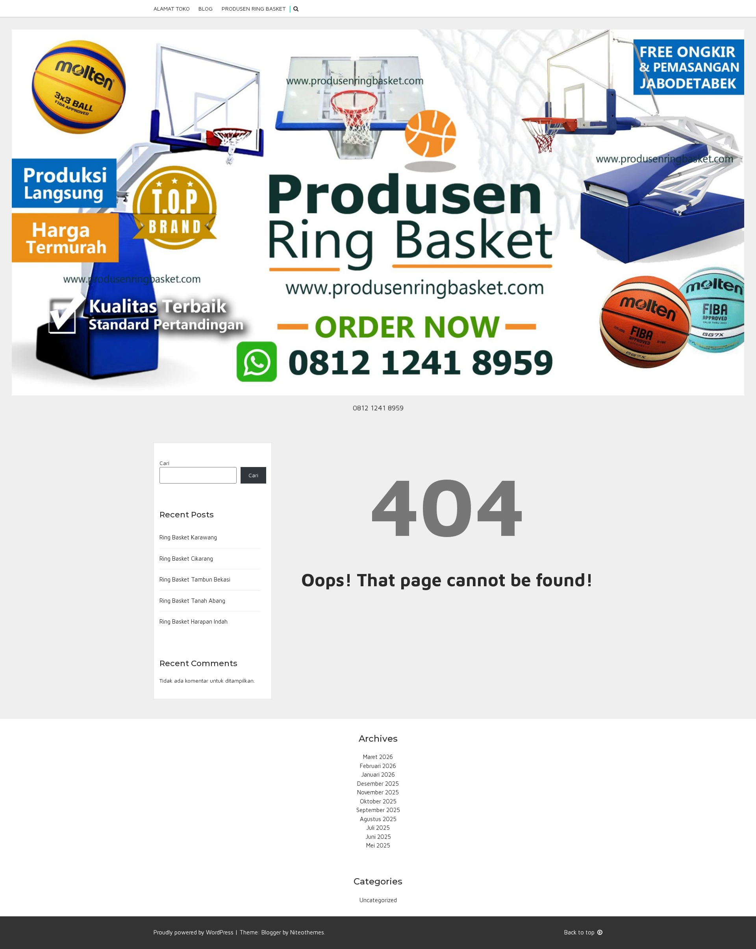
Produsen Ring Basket (253, 8)
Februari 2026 (378, 766)
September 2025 (378, 810)
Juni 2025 (378, 836)
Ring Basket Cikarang (186, 558)
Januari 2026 (378, 774)
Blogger (271, 932)
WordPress (219, 932)
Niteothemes (307, 932)
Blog (205, 8)
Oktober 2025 (378, 801)
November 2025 (378, 792)
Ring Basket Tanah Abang (192, 600)
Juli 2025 (378, 827)
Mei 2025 (378, 845)
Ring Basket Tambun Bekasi (194, 579)
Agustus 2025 (378, 819)
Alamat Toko (172, 8)
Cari (164, 463)
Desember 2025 (378, 783)
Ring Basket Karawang (188, 537)
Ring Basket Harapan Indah (193, 621)
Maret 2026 (378, 756)
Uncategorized (378, 900)
